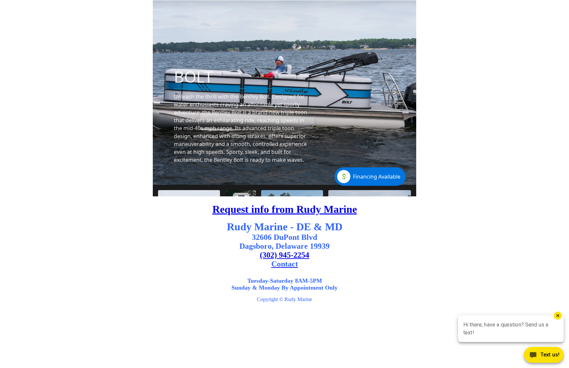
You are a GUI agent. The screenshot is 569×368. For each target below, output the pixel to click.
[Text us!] (544, 355)
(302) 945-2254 (284, 255)
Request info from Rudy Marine (284, 209)
